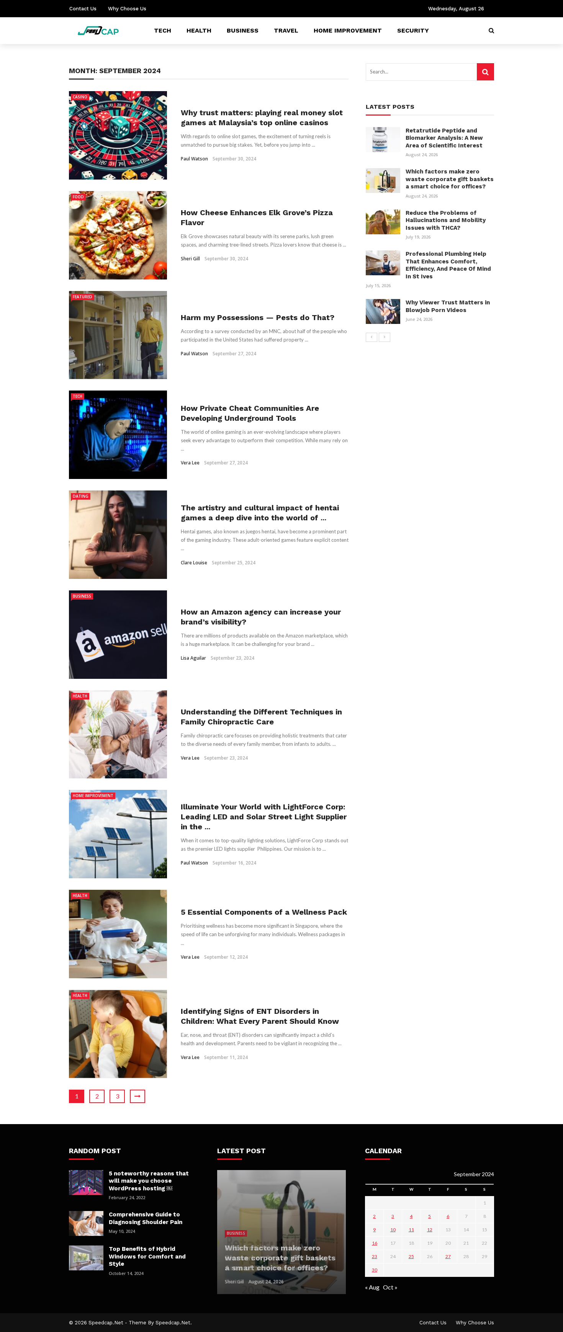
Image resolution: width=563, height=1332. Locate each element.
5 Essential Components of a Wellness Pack (264, 912)
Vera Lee (190, 462)
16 (374, 1243)
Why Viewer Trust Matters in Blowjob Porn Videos (448, 306)
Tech (162, 30)
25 (411, 1256)
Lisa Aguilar (193, 658)
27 (448, 1256)
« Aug (372, 1287)
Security (413, 30)
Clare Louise (194, 562)
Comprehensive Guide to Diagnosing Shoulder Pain (145, 1218)
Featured (82, 296)
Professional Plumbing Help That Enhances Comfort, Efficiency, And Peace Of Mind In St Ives (448, 265)
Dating (80, 496)
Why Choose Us (127, 8)
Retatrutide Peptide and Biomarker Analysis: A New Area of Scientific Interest (444, 138)
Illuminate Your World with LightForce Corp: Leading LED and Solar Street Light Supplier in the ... (264, 816)
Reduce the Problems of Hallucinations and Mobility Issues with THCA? (446, 220)
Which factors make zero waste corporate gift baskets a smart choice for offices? (450, 179)
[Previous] (371, 337)
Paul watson (194, 158)
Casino (80, 97)
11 (411, 1229)
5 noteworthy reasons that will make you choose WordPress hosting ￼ (149, 1181)
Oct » (390, 1287)
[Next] (384, 337)
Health (199, 30)
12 (429, 1229)
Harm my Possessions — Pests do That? (257, 317)
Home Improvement (348, 30)
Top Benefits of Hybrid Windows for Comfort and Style (147, 1256)
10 (393, 1229)
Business (243, 30)
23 (374, 1256)
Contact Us (83, 8)
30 (374, 1270)
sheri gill (190, 258)
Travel (286, 30)
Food (78, 196)
